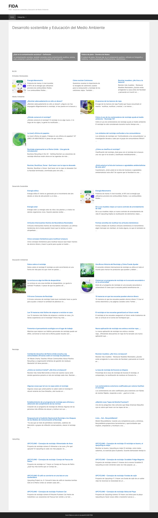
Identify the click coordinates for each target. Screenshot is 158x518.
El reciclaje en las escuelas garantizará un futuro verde (117, 312)
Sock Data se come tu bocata (74, 515)
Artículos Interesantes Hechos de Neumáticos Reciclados (50, 223)
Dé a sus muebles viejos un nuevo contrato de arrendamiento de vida (119, 208)
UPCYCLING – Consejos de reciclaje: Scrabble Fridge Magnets (119, 459)
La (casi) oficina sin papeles (38, 133)
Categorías (21, 17)
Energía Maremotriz (35, 80)
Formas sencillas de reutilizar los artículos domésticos (116, 223)
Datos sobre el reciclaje (36, 264)
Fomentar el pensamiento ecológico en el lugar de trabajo (50, 328)
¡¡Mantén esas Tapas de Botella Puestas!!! (112, 402)
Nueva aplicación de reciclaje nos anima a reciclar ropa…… (118, 328)
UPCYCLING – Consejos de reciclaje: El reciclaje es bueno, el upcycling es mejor (119, 444)
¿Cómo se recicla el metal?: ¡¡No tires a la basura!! (46, 370)
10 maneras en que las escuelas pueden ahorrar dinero (117, 296)
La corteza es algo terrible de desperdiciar (44, 280)
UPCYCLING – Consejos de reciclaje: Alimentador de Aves (50, 443)
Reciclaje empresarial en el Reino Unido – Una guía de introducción (48, 150)
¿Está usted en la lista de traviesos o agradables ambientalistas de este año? (120, 166)
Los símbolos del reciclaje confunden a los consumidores (118, 133)
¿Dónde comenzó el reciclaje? (39, 117)
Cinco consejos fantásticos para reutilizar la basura (47, 239)
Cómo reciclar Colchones (83, 80)
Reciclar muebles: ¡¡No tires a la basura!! (130, 81)
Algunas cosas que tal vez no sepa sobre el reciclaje (47, 386)
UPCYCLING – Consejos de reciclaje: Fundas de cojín (116, 476)
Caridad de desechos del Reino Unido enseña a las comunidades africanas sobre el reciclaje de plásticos (48, 355)
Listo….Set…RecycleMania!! (106, 418)
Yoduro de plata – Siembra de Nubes (95, 54)
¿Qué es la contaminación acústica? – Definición (32, 54)
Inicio (12, 17)
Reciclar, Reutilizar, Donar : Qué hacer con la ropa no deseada (51, 165)
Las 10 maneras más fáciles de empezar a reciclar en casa (50, 312)
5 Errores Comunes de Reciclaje (39, 296)
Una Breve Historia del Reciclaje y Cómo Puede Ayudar (116, 264)
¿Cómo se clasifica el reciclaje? (107, 149)
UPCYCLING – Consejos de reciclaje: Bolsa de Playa (115, 492)
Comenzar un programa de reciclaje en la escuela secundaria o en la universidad (120, 281)
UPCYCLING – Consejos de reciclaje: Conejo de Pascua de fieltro (50, 460)
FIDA (13, 6)
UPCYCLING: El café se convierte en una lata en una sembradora (47, 476)
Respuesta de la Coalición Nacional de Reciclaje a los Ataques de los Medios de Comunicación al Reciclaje (51, 419)
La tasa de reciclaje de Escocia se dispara (111, 370)
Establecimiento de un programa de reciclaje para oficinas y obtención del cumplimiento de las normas (50, 403)
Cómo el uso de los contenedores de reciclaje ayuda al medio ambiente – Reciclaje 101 (119, 118)
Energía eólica (32, 191)
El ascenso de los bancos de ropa (108, 101)
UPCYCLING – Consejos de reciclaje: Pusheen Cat (46, 492)
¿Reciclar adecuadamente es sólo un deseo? (44, 101)
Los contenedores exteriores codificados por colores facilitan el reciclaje (119, 387)
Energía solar (32, 207)
